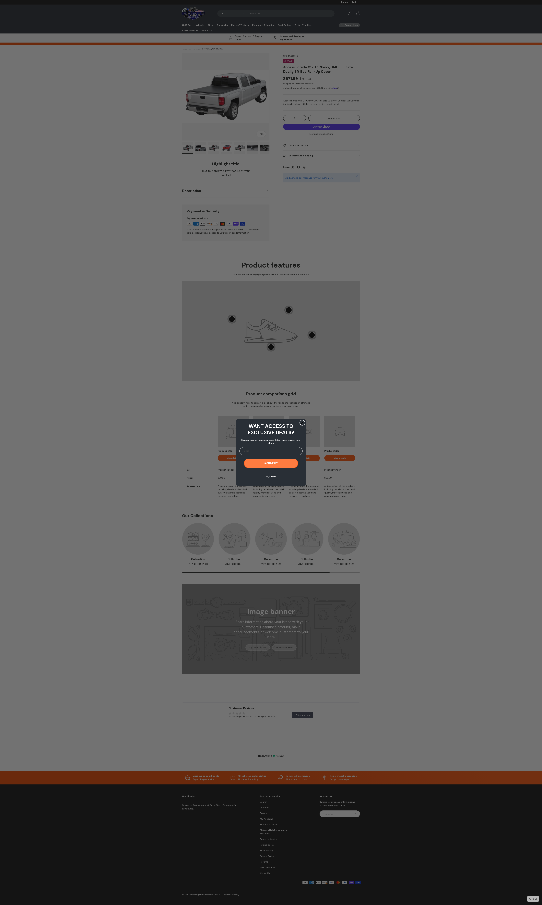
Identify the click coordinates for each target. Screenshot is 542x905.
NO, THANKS (271, 477)
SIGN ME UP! (271, 463)
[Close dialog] (302, 422)
